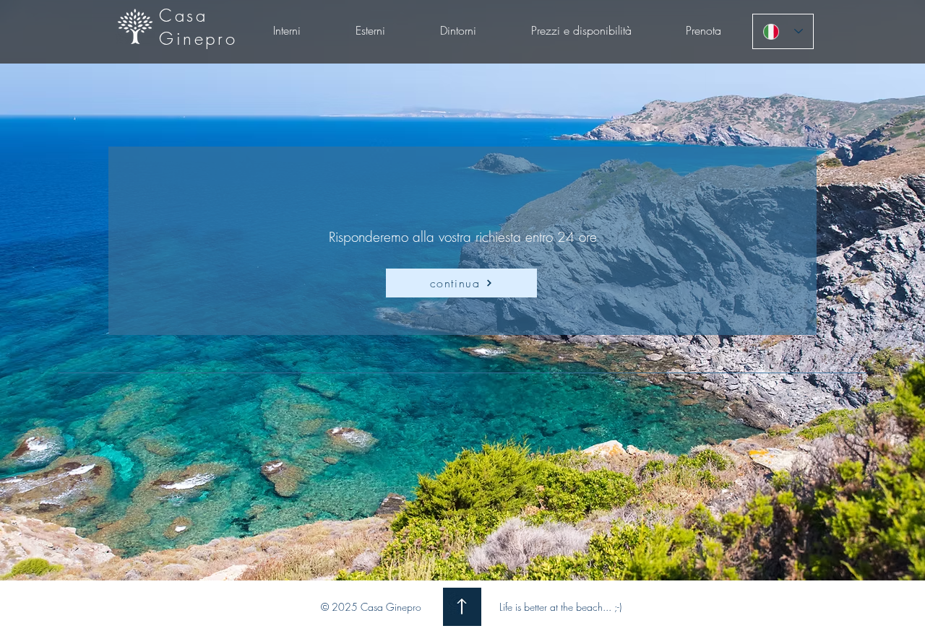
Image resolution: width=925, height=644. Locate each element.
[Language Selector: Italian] (783, 31)
